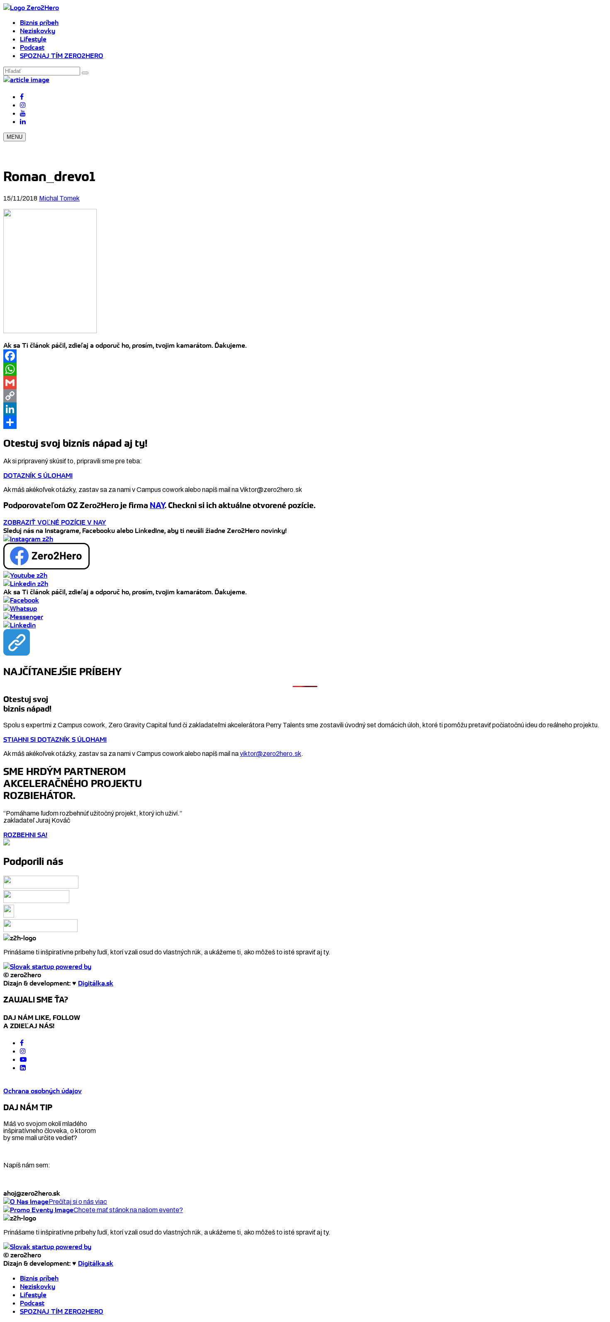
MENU (14, 137)
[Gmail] (305, 382)
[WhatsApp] (305, 369)
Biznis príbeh (39, 22)
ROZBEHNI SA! (25, 834)
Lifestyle (33, 39)
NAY (157, 505)
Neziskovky (37, 31)
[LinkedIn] (305, 409)
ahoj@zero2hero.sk (31, 1193)
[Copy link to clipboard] (16, 642)
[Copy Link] (305, 395)
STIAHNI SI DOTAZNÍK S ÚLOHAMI (55, 739)
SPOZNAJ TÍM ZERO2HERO (61, 55)
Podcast (32, 47)
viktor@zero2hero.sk (270, 753)
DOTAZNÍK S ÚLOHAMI (38, 475)
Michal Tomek (59, 198)
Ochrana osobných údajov (42, 1091)
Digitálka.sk (95, 983)
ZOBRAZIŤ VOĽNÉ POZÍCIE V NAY (54, 522)
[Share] (305, 422)
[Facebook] (305, 356)
